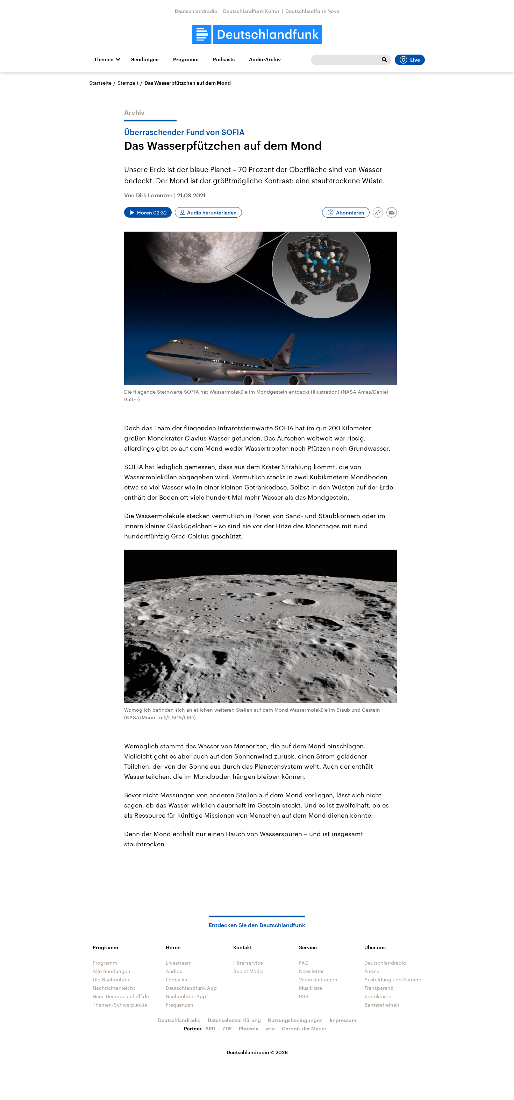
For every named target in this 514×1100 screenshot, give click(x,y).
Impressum (343, 1020)
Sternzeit (127, 83)
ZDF (227, 1028)
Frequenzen (179, 1005)
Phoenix (248, 1028)
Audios (174, 971)
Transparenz (378, 988)
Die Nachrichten (112, 979)
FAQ (304, 963)
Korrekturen (378, 996)
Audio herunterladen (212, 213)
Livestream (179, 963)
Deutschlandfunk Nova (312, 11)
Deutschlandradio (196, 11)
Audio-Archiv (265, 59)
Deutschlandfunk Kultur (251, 11)
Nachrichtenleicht (114, 988)
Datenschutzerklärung (234, 1020)
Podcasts (224, 59)
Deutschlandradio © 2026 (257, 1052)
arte (270, 1028)
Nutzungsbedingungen (295, 1020)
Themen (104, 59)
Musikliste (310, 988)
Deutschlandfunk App (191, 988)
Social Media (248, 971)
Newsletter (311, 971)
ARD (210, 1028)
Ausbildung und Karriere (392, 979)
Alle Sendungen (111, 971)
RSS (303, 996)
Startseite (100, 83)
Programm (186, 59)
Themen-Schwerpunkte (120, 1005)
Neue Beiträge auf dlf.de (121, 996)
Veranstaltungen (318, 979)
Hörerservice (248, 963)
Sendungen (145, 59)
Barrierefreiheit (381, 1005)
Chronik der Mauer (304, 1028)
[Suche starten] (384, 60)
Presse (371, 971)
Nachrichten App (186, 996)
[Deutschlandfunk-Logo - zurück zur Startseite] (257, 34)
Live (415, 59)
